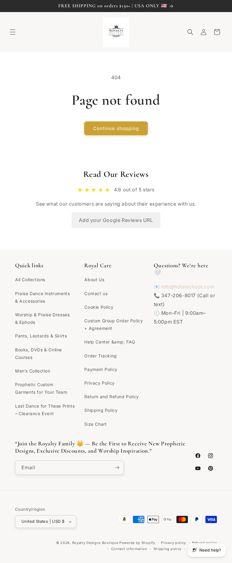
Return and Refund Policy (111, 396)
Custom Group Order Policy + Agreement (113, 324)
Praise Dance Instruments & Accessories (42, 297)
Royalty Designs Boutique (95, 543)
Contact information (129, 549)
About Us (94, 279)
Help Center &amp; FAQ (109, 341)
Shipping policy (167, 549)
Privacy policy (173, 543)
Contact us (96, 293)
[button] (12, 32)
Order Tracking (100, 355)
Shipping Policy (101, 410)
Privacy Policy (99, 383)
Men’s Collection (32, 370)
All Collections (30, 279)
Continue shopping (116, 128)
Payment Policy (100, 369)
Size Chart (95, 424)
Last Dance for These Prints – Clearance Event (45, 409)
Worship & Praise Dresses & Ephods (42, 318)
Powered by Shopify (137, 543)
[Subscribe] (117, 467)
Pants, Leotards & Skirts (41, 335)
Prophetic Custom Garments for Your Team (41, 388)
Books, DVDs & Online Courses (38, 353)
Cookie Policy (98, 307)
